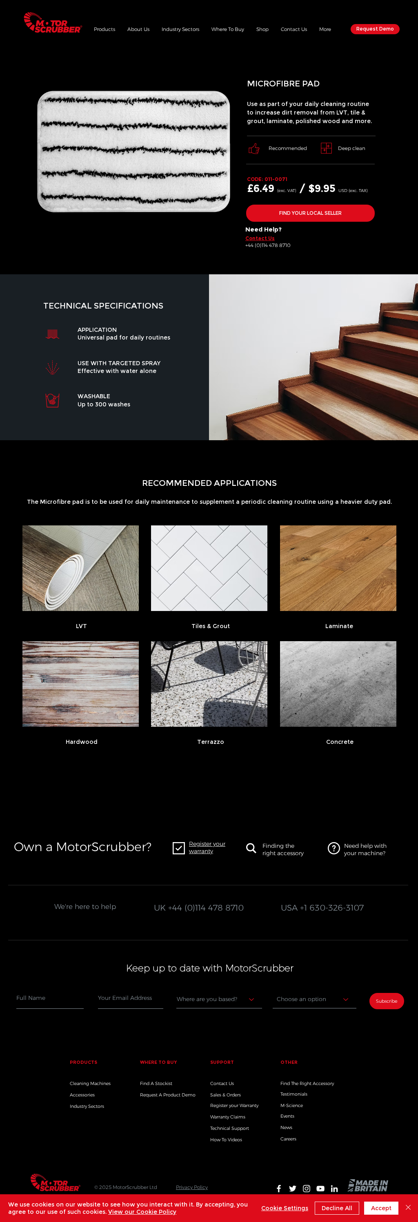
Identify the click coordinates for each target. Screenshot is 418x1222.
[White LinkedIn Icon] (334, 1188)
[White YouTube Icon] (320, 1188)
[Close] (408, 1208)
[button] (104, 28)
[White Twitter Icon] (293, 1188)
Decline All (337, 1208)
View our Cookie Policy (142, 1211)
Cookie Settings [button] (284, 1208)
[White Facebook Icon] (279, 1188)
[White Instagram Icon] (306, 1188)
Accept (381, 1208)
